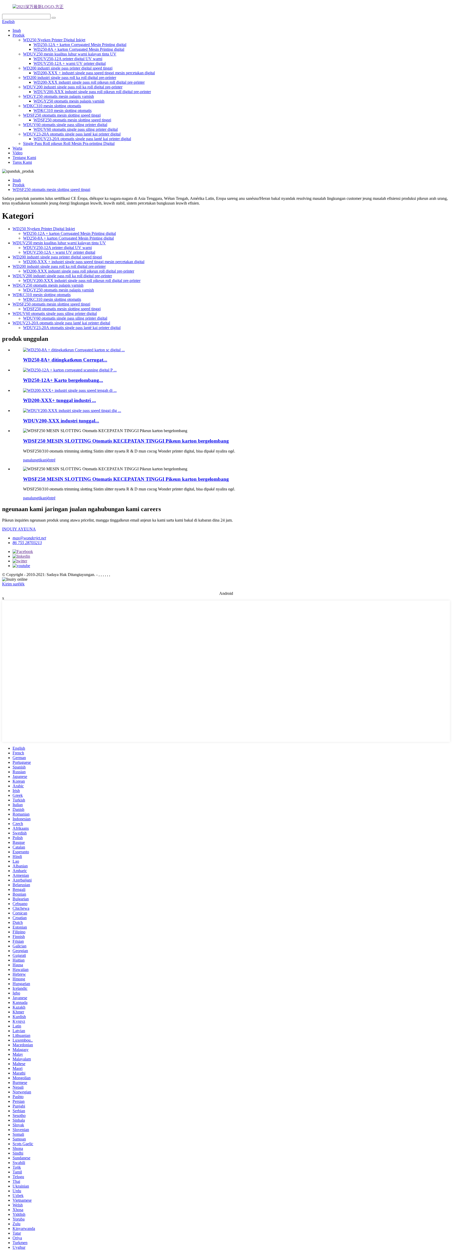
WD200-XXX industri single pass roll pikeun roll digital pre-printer (89, 82)
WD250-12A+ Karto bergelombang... (63, 380)
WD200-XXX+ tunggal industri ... (59, 400)
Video (17, 153)
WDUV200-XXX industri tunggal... (61, 420)
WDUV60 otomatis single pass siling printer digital (65, 124)
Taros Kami (22, 162)
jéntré (50, 460)
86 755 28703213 (27, 542)
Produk (19, 35)
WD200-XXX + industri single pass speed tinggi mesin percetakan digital (94, 73)
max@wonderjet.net (29, 538)
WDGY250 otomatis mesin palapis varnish (58, 96)
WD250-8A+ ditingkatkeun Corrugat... (65, 360)
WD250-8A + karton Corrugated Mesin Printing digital (78, 49)
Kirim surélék (13, 584)
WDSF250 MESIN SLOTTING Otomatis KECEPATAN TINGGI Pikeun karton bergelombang (126, 441)
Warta (17, 148)
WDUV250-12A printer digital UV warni (67, 59)
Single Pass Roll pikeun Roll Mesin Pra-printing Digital (69, 143)
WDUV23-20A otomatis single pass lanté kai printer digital (72, 134)
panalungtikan (34, 460)
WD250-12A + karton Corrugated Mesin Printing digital (79, 44)
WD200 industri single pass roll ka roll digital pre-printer (69, 77)
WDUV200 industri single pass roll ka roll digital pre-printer (72, 87)
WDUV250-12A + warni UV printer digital (69, 63)
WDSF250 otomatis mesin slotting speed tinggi (62, 115)
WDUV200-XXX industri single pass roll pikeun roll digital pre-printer (92, 91)
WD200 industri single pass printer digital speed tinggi (67, 68)
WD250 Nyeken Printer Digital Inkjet (54, 40)
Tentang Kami (24, 157)
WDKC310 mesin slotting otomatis (52, 106)
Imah (17, 30)
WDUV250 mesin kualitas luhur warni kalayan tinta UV (69, 54)
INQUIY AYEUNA (19, 529)
